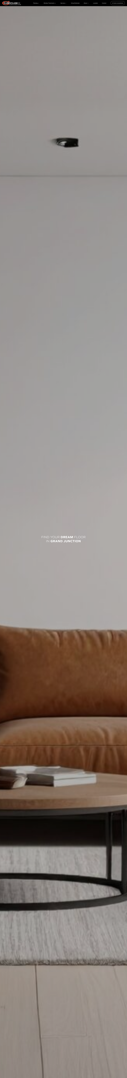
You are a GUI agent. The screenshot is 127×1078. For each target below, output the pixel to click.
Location (95, 3)
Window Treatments (49, 3)
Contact (104, 3)
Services (63, 3)
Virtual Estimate (75, 3)
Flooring (35, 3)
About (85, 3)
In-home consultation (117, 3)
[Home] (11, 3)
